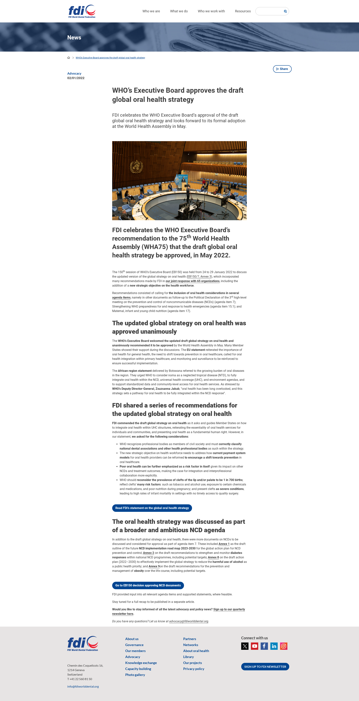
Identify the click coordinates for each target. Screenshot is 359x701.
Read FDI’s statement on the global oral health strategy (152, 508)
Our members (135, 651)
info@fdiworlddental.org (83, 686)
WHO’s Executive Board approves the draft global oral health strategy (110, 57)
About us (132, 639)
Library (188, 657)
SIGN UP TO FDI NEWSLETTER (265, 666)
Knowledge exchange (141, 663)
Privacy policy (193, 669)
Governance (134, 645)
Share (284, 69)
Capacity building (138, 669)
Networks (190, 645)
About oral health (196, 651)
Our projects (192, 663)
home (68, 57)
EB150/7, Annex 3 (199, 276)
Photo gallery (135, 675)
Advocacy (132, 657)
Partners (189, 639)
